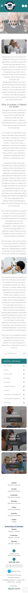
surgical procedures (10, 386)
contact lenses (8, 374)
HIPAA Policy (11, 582)
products (6, 390)
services (6, 370)
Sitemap (18, 582)
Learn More (13, 420)
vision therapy (8, 365)
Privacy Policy (21, 580)
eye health (7, 382)
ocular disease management (12, 398)
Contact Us (13, 466)
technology (7, 402)
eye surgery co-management (12, 394)
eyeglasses (7, 378)
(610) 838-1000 (14, 562)
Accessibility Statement (9, 580)
